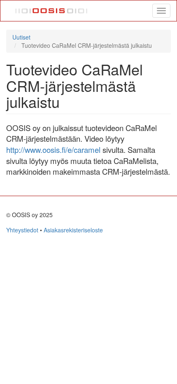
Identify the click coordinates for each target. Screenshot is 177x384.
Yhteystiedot (22, 230)
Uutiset (21, 37)
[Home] (51, 10)
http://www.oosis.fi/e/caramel (53, 149)
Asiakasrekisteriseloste (73, 230)
